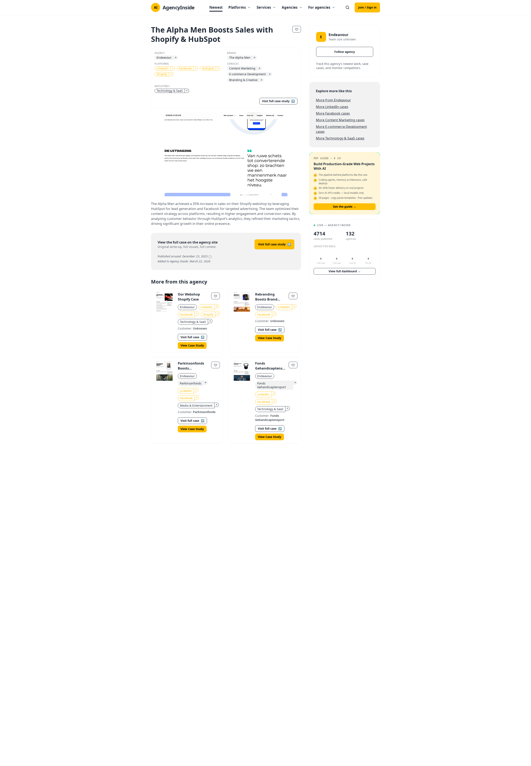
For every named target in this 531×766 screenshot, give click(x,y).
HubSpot (208, 68)
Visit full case (192, 337)
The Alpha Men (239, 57)
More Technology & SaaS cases (340, 138)
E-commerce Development (247, 74)
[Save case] (215, 296)
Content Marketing (242, 68)
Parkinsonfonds (190, 383)
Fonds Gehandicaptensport (271, 385)
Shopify (162, 74)
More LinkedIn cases (332, 106)
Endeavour (164, 57)
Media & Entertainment (196, 405)
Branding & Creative (243, 80)
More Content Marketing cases (340, 120)
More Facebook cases (333, 113)
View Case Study (192, 345)
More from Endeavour (333, 100)
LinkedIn (163, 68)
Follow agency (344, 52)
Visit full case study (278, 101)
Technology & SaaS (170, 91)
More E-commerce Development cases (341, 129)
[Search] (347, 7)
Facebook (185, 68)
